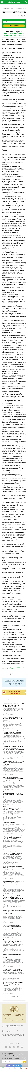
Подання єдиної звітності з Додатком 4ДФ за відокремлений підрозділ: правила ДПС (13, 763)
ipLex (11, 681)
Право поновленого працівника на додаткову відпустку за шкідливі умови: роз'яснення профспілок (13, 732)
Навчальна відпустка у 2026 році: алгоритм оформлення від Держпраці (13, 823)
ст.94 (18, 667)
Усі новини (13, 996)
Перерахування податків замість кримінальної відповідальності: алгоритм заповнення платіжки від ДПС (13, 794)
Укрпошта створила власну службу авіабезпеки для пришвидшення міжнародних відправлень (12, 837)
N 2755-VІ (12, 668)
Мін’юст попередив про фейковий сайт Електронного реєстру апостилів (13, 970)
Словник (5, 16)
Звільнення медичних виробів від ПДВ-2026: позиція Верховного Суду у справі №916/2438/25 (13, 868)
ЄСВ (14, 12)
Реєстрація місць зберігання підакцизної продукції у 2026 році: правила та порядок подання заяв (12, 853)
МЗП (4, 12)
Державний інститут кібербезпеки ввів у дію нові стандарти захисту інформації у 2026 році (14, 912)
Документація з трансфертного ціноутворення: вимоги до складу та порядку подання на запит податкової (13, 778)
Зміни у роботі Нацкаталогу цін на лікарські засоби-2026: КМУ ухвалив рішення (13, 719)
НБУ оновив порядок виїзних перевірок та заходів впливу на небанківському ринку (12, 927)
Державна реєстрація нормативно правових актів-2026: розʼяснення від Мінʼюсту (13, 956)
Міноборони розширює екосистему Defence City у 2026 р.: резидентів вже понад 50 (13, 984)
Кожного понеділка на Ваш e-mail (10, 1058)
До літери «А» (14, 674)
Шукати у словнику (14, 25)
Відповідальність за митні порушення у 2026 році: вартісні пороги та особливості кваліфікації (13, 882)
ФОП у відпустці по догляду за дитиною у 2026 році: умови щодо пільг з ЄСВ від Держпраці (12, 808)
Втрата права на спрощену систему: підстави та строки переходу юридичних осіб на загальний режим (13, 748)
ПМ (25, 12)
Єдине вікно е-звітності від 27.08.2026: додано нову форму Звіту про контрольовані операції (14, 705)
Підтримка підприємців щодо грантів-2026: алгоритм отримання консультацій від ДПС (12, 941)
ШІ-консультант (15, 1065)
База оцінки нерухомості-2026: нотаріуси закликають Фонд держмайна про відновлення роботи (13, 897)
